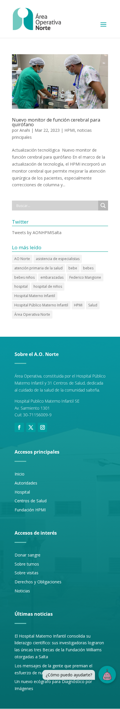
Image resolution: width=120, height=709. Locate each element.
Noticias (22, 591)
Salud (92, 305)
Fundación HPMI (30, 510)
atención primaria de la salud (38, 268)
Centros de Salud (31, 500)
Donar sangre (27, 555)
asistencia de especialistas (58, 258)
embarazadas (51, 277)
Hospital (22, 492)
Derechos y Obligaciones (38, 582)
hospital (21, 286)
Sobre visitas (26, 572)
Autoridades (26, 483)
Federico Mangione (85, 277)
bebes (88, 268)
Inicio (19, 474)
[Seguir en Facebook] (19, 427)
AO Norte (22, 258)
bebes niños (24, 277)
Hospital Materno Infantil (34, 295)
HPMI (69, 130)
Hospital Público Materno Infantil (41, 305)
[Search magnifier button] (103, 205)
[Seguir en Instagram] (42, 427)
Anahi (25, 130)
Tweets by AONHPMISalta (36, 232)
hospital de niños (47, 286)
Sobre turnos (27, 564)
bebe (72, 268)
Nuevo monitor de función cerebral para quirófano (56, 122)
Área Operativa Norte (32, 314)
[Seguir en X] (31, 427)
